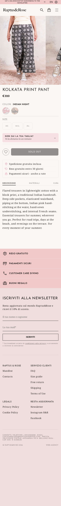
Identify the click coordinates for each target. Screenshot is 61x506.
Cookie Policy (10, 412)
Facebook (36, 418)
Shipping (36, 387)
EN (51, 2)
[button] (54, 10)
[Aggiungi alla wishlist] (5, 152)
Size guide (36, 376)
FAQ (33, 370)
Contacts (8, 376)
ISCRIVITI (30, 337)
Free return (37, 382)
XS (8, 127)
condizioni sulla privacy (35, 343)
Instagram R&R (39, 412)
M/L (19, 127)
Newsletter (37, 406)
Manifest (8, 370)
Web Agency (52, 445)
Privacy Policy (11, 406)
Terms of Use (38, 393)
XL (30, 127)
